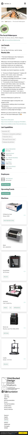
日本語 (6, 428)
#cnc (10, 307)
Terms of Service (8, 409)
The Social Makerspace (19, 21)
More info (13, 433)
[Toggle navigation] (25, 3)
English (6, 417)
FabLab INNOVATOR (10, 149)
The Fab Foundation (9, 404)
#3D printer (6, 276)
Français (6, 420)
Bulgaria (8, 21)
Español (6, 419)
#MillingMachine (17, 307)
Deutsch (6, 415)
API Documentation (9, 400)
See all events (5, 193)
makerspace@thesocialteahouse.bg (12, 40)
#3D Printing (6, 333)
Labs (2, 21)
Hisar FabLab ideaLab (11, 166)
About (5, 398)
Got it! (23, 432)
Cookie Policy (7, 405)
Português (6, 426)
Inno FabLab (8, 162)
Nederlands (7, 424)
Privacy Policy (7, 407)
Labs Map (6, 396)
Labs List (6, 395)
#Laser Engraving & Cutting (9, 220)
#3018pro (5, 307)
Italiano (6, 422)
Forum (5, 402)
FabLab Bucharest (10, 153)
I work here (6, 184)
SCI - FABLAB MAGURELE (12, 157)
